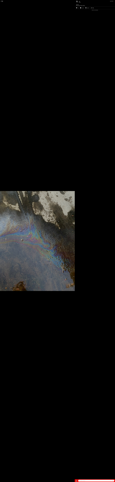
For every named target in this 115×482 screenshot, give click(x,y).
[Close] (1, 1)
